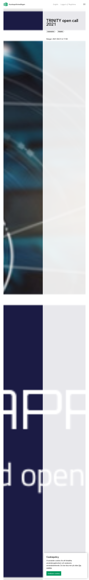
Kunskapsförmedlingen (17, 4)
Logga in (64, 4)
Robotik (60, 31)
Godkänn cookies (54, 573)
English (55, 4)
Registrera (72, 4)
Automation (50, 31)
